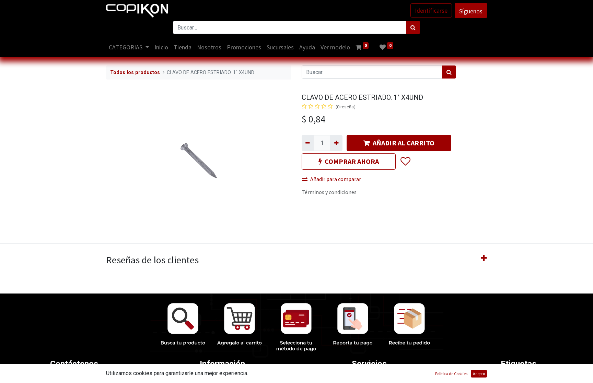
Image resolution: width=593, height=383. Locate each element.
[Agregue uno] (336, 143)
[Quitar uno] (308, 143)
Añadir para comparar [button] (335, 179)
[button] (405, 161)
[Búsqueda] (413, 27)
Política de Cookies (451, 373)
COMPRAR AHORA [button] (352, 161)
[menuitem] (161, 47)
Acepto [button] (479, 373)
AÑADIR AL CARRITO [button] (403, 143)
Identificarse (431, 10)
